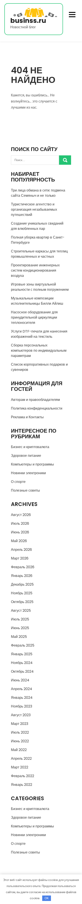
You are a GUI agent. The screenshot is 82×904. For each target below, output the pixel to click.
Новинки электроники (28, 473)
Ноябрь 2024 (22, 662)
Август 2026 (21, 514)
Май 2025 (19, 636)
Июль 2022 (20, 732)
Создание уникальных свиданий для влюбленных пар (37, 226)
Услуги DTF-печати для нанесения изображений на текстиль (39, 334)
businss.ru (28, 20)
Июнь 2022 (20, 741)
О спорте (18, 481)
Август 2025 (21, 610)
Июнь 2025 (20, 627)
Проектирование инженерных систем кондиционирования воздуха (35, 270)
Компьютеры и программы (32, 464)
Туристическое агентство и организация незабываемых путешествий (34, 209)
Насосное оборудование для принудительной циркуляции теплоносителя (34, 317)
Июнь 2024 (20, 680)
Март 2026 (19, 558)
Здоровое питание (26, 455)
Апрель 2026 (21, 549)
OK (47, 898)
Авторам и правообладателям (35, 399)
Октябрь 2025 (22, 601)
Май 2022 (19, 749)
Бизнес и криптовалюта (30, 446)
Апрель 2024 (21, 688)
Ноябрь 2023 (21, 706)
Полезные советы (25, 490)
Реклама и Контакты (27, 417)
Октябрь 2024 (22, 671)
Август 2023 (21, 714)
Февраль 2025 (22, 645)
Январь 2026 (21, 575)
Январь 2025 (21, 654)
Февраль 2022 (22, 775)
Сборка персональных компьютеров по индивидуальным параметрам (38, 350)
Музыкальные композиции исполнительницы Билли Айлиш (37, 301)
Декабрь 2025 (22, 584)
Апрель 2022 (21, 758)
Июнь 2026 (20, 532)
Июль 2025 (20, 619)
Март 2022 (19, 767)
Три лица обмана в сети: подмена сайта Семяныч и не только (38, 193)
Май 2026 (19, 540)
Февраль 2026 (22, 567)
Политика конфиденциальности (36, 408)
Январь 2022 (21, 784)
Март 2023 (19, 723)
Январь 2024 (22, 697)
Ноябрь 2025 (21, 593)
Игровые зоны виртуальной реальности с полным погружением (40, 287)
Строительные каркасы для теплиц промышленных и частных (39, 254)
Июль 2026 (20, 523)
